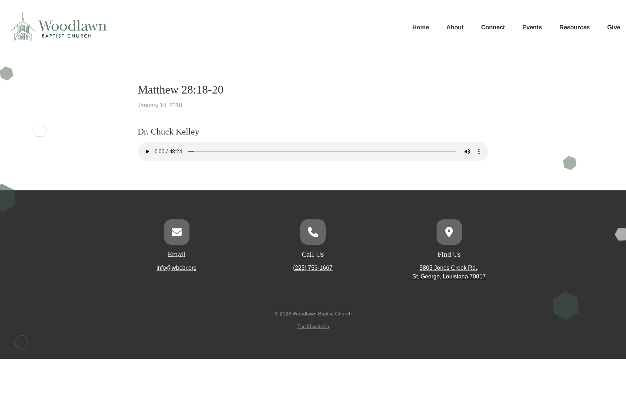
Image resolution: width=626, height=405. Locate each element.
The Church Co (313, 326)
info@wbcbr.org (176, 268)
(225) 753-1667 (313, 268)
